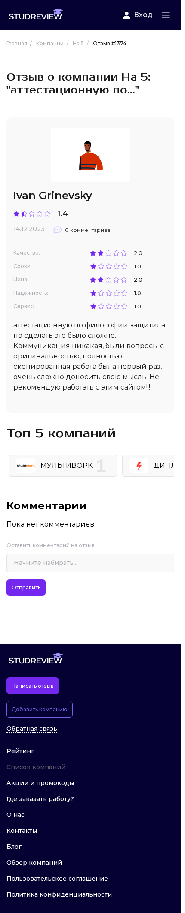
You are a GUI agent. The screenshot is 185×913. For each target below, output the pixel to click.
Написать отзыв (33, 685)
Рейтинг (20, 751)
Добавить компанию (40, 709)
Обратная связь (31, 728)
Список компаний (35, 767)
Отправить (26, 587)
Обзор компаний (34, 862)
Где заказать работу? (40, 799)
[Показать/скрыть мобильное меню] (165, 15)
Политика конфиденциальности (59, 894)
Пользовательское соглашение (57, 878)
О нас (15, 815)
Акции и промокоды (40, 783)
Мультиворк (66, 465)
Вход (143, 15)
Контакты (21, 831)
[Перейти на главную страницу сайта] (35, 15)
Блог (14, 847)
